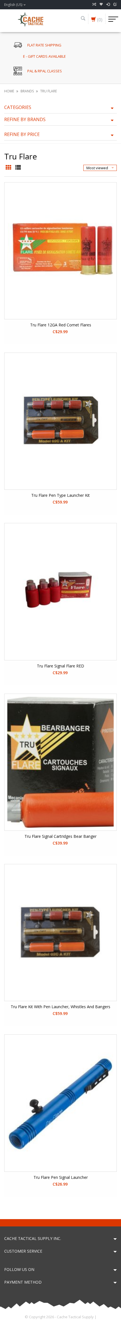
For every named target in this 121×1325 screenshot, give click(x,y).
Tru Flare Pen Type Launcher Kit (60, 495)
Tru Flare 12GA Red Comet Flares (60, 325)
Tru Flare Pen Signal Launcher (60, 1177)
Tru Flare (48, 91)
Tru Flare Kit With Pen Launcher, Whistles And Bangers (60, 1006)
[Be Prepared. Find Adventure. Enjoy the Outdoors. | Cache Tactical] (30, 19)
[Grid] (9, 168)
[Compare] (94, 4)
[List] (18, 168)
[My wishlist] (101, 4)
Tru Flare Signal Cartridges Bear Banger (60, 836)
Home (9, 91)
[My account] (108, 4)
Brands (27, 91)
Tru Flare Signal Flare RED (60, 666)
